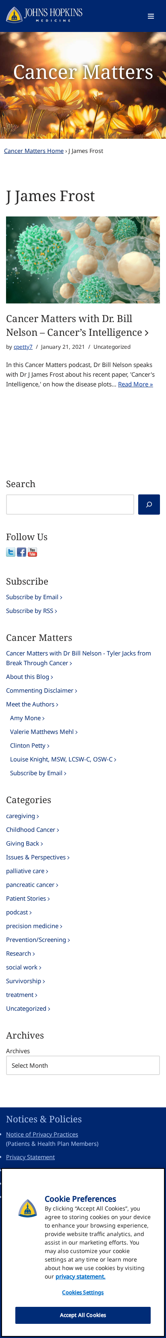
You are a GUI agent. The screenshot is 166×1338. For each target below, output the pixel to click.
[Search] (149, 504)
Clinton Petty (28, 745)
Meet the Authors (30, 704)
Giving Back (22, 843)
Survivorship (23, 981)
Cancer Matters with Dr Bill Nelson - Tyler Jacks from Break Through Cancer (78, 658)
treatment (19, 994)
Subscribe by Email (32, 597)
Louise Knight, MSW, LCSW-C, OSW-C (61, 759)
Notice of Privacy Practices (42, 1134)
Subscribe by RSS (29, 610)
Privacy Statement (30, 1157)
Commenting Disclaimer (39, 690)
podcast (17, 912)
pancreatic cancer (30, 884)
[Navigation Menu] (151, 16)
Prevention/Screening (36, 939)
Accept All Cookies (83, 1315)
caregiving (20, 816)
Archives (18, 1051)
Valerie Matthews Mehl (42, 731)
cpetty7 (23, 346)
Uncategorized (26, 1008)
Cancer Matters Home (34, 151)
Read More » (135, 384)
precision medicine (32, 926)
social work (21, 967)
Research (18, 953)
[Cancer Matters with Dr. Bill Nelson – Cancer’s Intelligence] (83, 259)
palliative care (25, 871)
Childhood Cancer (30, 829)
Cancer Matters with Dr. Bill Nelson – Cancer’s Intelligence (74, 325)
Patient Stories (26, 898)
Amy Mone (25, 718)
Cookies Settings (83, 1292)
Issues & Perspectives (36, 857)
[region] (83, 1252)
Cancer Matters (83, 71)
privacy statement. (81, 1276)
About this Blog (27, 676)
